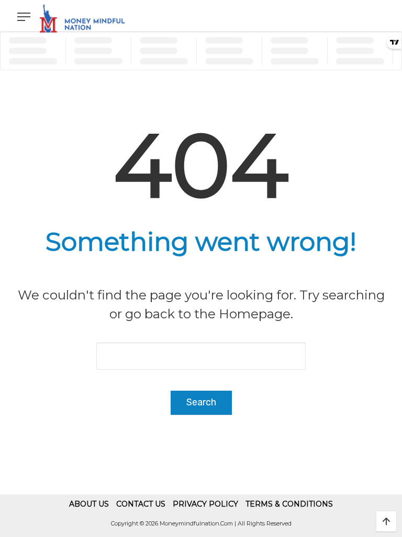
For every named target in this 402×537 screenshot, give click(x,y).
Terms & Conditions (289, 504)
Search (201, 402)
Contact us (140, 504)
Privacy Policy (205, 504)
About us (89, 504)
